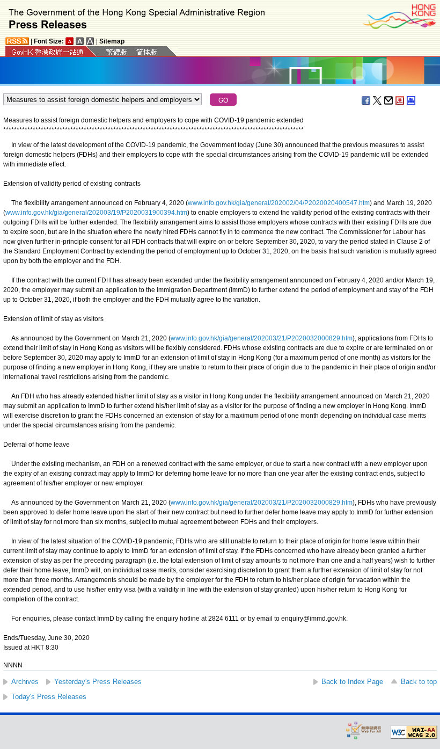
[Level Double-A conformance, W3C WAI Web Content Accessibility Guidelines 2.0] (413, 732)
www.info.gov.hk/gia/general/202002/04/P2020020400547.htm (279, 203)
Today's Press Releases (48, 697)
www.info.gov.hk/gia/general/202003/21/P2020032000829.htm (262, 338)
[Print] (411, 100)
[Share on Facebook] (366, 100)
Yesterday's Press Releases (98, 682)
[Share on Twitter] (378, 100)
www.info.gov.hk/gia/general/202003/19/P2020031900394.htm (96, 212)
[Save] (400, 100)
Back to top (419, 682)
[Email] (389, 100)
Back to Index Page (352, 682)
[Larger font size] (80, 41)
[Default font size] (69, 41)
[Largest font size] (90, 41)
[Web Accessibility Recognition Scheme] (363, 730)
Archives (25, 682)
